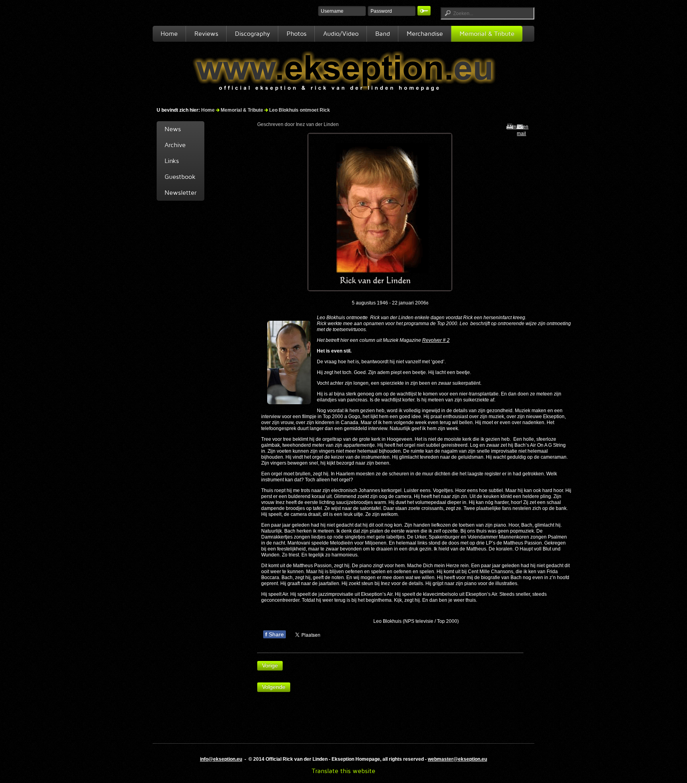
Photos (297, 33)
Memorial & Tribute (487, 33)
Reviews (206, 33)
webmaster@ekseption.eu (457, 759)
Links (172, 161)
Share (274, 634)
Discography (252, 33)
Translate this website (343, 771)
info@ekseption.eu (221, 759)
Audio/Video (341, 33)
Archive (175, 145)
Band (382, 33)
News (173, 129)
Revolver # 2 (436, 340)
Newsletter (180, 192)
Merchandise (425, 33)
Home (169, 33)
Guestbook (180, 176)
